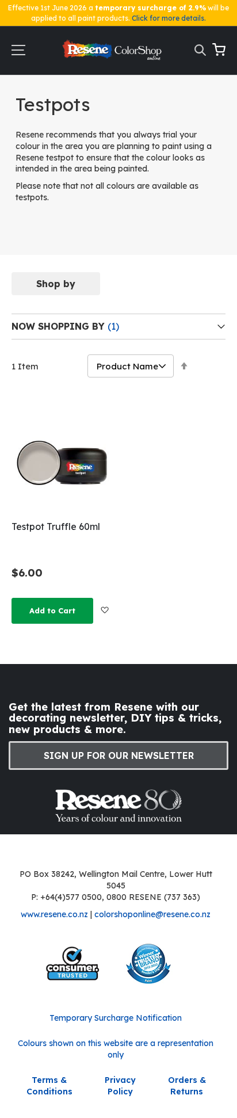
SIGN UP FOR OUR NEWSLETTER (119, 755)
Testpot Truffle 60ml (56, 526)
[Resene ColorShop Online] (113, 53)
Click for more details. (169, 18)
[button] (104, 610)
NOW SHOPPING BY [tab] (60, 326)
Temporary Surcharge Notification (115, 1018)
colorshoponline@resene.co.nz (152, 914)
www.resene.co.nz (54, 914)
